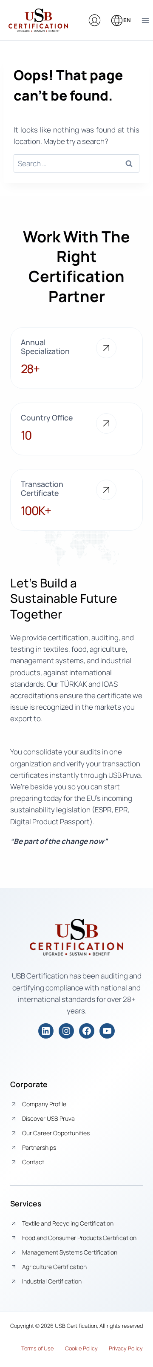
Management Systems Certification (69, 1252)
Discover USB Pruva (48, 1118)
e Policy (88, 1348)
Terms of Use (37, 1348)
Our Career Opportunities (56, 1133)
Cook (71, 1348)
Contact (33, 1162)
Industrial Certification (52, 1281)
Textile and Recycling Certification (67, 1223)
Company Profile (44, 1104)
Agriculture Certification (54, 1267)
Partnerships (39, 1147)
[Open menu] (145, 20)
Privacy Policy (126, 1348)
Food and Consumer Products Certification (79, 1238)
